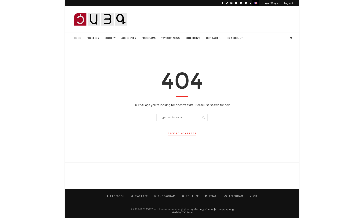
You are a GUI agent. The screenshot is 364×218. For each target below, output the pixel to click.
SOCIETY (110, 38)
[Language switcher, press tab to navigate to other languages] (255, 2)
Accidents (128, 38)
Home (77, 38)
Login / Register (272, 3)
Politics (93, 38)
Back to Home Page (182, 133)
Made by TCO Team (182, 212)
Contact (212, 38)
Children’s (192, 38)
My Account (235, 38)
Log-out (288, 3)
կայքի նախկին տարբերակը (216, 209)
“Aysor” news (170, 38)
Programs (149, 38)
